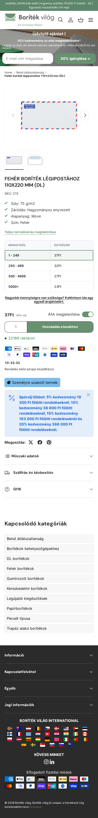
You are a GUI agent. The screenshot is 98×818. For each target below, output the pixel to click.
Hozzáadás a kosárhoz (60, 327)
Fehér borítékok (20, 568)
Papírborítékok (19, 608)
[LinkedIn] (52, 762)
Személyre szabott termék (35, 382)
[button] (81, 20)
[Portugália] (75, 739)
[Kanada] (85, 733)
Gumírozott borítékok (25, 578)
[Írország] (75, 733)
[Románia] (85, 739)
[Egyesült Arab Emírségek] (75, 728)
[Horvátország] (56, 733)
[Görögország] (28, 733)
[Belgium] (38, 728)
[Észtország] (85, 728)
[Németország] (47, 739)
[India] (66, 733)
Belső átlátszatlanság (30, 72)
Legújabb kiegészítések (27, 598)
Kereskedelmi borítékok (27, 588)
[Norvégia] (56, 739)
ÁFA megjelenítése (64, 314)
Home (8, 72)
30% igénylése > (75, 58)
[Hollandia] (38, 733)
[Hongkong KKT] (47, 733)
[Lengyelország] (9, 739)
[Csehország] (47, 728)
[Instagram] (46, 762)
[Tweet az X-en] (30, 442)
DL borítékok (18, 558)
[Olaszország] (66, 739)
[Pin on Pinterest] (49, 442)
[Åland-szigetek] (9, 728)
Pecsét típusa (18, 618)
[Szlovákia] (52, 744)
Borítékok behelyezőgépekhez (33, 548)
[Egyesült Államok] (66, 728)
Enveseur (35, 806)
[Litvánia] (28, 739)
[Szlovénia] (61, 744)
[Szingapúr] (42, 744)
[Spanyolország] (23, 744)
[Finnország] (9, 733)
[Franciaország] (19, 733)
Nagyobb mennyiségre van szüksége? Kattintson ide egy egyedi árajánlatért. (49, 299)
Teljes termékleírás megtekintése (30, 232)
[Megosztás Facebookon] (39, 442)
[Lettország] (19, 739)
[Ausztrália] (19, 728)
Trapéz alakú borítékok (27, 628)
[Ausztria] (28, 728)
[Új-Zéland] (70, 744)
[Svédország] (33, 744)
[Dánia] (56, 728)
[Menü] (91, 20)
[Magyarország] (38, 739)
